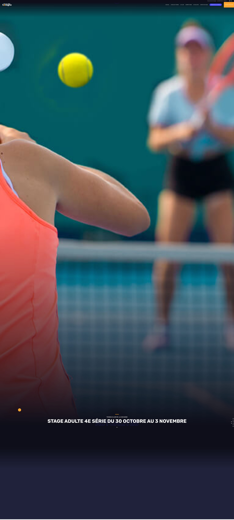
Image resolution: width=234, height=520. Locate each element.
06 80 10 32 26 (220, 0)
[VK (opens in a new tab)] (229, 1)
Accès (226, 0)
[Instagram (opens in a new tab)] (231, 1)
